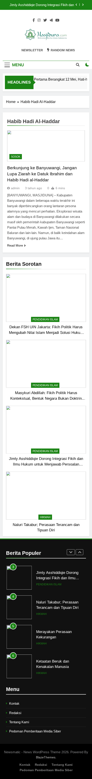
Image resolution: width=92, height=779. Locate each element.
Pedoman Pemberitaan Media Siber (35, 731)
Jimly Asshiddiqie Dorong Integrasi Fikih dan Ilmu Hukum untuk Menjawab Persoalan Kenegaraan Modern (42, 5)
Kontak (14, 703)
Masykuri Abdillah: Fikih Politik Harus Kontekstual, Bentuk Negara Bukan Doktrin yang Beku (46, 398)
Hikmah (45, 517)
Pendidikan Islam (45, 319)
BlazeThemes (45, 757)
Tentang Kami (19, 722)
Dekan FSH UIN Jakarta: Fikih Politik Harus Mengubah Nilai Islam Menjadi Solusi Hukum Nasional (46, 332)
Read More (15, 245)
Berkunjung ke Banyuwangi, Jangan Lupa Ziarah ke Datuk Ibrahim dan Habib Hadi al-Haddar (42, 173)
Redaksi (15, 713)
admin (15, 188)
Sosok (15, 156)
